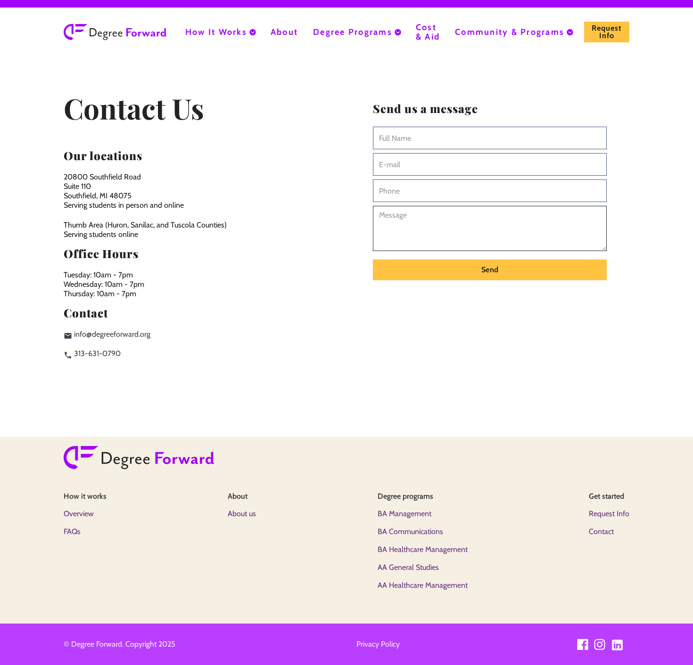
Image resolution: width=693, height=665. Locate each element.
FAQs (72, 531)
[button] (220, 32)
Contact (601, 531)
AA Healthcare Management (423, 585)
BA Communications (410, 531)
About (284, 32)
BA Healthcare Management (423, 549)
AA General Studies (408, 567)
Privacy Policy (378, 644)
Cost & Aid (428, 32)
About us (242, 513)
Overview (79, 513)
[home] (115, 32)
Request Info (609, 513)
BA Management (404, 513)
